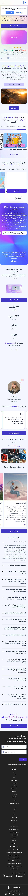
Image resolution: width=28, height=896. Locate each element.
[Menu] (4, 2)
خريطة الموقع (14, 791)
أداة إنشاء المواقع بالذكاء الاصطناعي (14, 860)
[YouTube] (9, 894)
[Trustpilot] (15, 50)
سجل (24, 524)
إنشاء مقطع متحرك (14, 834)
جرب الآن (14, 108)
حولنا (14, 772)
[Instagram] (19, 894)
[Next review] (16, 349)
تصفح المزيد (15, 154)
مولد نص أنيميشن (14, 843)
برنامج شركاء (14, 794)
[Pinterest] (16, 894)
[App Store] (20, 875)
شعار (14, 814)
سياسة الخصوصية (14, 785)
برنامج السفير (14, 796)
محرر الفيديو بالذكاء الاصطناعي (14, 849)
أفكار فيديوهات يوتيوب (14, 868)
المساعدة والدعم (14, 780)
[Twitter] (13, 894)
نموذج (14, 822)
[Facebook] (22, 894)
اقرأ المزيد (14, 370)
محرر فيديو (14, 840)
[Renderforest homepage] (24, 2)
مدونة (14, 806)
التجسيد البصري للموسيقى (14, 829)
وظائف (14, 777)
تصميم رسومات (14, 817)
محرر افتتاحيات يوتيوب (14, 832)
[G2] (22, 50)
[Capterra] (7, 50)
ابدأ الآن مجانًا (14, 26)
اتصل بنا (14, 774)
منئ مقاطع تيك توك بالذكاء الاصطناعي (14, 866)
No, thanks (19, 12)
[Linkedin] (6, 894)
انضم (23, 759)
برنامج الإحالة (14, 783)
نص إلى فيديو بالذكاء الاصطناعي (14, 857)
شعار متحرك (14, 837)
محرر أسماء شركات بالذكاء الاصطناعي (14, 863)
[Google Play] (8, 875)
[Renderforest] (14, 887)
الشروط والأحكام (14, 788)
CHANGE (9, 12)
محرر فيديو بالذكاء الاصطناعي (14, 855)
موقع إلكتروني (14, 820)
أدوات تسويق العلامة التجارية (14, 803)
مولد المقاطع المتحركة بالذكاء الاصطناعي (14, 852)
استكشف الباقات (14, 433)
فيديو (14, 811)
